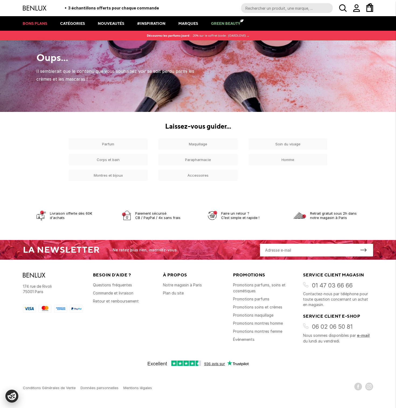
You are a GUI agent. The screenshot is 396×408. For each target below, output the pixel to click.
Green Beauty (225, 23)
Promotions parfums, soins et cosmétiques (259, 288)
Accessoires (198, 175)
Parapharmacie (198, 159)
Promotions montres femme (257, 331)
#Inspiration (151, 23)
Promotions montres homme (258, 323)
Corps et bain (108, 159)
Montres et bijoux (108, 175)
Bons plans (35, 23)
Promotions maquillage (253, 315)
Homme (288, 159)
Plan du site (173, 293)
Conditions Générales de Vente (49, 388)
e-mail (363, 335)
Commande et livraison (113, 293)
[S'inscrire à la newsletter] (363, 250)
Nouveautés (111, 23)
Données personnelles (100, 388)
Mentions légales (137, 388)
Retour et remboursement (116, 301)
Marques (188, 23)
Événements (244, 339)
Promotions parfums (251, 299)
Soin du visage (287, 144)
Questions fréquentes (112, 285)
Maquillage (198, 144)
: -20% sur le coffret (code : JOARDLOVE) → (198, 35)
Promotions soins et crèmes (257, 307)
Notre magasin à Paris (182, 285)
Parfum (108, 144)
